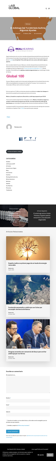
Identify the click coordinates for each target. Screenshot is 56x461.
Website (8, 412)
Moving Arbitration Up (12, 177)
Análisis (8, 161)
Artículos (8, 166)
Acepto (50, 455)
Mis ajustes (41, 455)
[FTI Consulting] (28, 144)
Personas (8, 188)
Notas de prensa (10, 179)
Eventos (8, 174)
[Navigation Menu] (49, 8)
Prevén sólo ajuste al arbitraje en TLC (33, 68)
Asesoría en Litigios (11, 168)
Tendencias (9, 190)
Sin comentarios (38, 33)
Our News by (9, 185)
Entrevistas (9, 172)
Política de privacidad (23, 425)
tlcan (8, 117)
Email (8, 405)
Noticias (28, 24)
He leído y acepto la (18, 425)
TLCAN (11, 60)
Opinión (8, 183)
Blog (7, 170)
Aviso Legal (34, 449)
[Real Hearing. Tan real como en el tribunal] (20, 53)
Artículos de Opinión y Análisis (14, 151)
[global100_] (15, 78)
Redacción (17, 33)
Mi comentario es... (11, 375)
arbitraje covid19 (10, 164)
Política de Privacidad (43, 449)
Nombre (8, 398)
